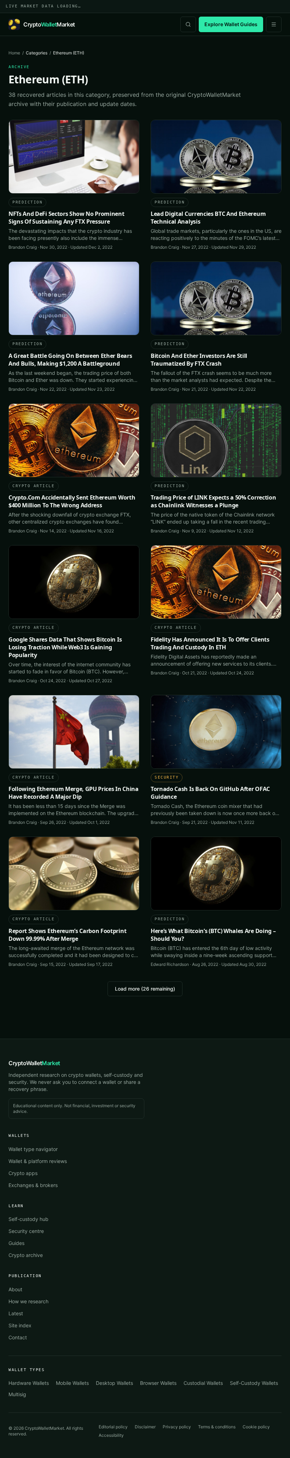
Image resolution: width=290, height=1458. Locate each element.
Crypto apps (22, 1173)
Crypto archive (25, 1255)
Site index (19, 1325)
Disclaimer (145, 1426)
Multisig (17, 1394)
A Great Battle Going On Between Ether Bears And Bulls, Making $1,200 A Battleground (70, 359)
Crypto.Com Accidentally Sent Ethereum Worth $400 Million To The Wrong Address (71, 501)
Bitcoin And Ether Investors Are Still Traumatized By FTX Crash (199, 359)
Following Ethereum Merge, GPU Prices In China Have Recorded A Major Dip (73, 793)
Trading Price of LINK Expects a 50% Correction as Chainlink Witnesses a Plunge (213, 501)
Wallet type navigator (33, 1149)
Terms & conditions (217, 1426)
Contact (17, 1337)
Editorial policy (113, 1426)
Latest (15, 1313)
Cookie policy (256, 1426)
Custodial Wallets (203, 1383)
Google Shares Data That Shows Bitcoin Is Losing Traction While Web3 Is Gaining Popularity (65, 647)
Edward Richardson (170, 964)
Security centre (26, 1231)
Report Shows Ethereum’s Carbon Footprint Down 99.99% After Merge (67, 935)
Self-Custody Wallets (254, 1383)
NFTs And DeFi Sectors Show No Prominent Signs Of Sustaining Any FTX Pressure (66, 217)
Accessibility (111, 1435)
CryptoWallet (34, 1063)
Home (14, 52)
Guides (16, 1243)
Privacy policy (177, 1426)
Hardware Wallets (28, 1383)
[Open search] (188, 24)
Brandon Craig (22, 247)
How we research (28, 1301)
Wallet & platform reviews (37, 1161)
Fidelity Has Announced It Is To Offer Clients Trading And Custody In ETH (210, 643)
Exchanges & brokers (33, 1185)
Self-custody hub (28, 1219)
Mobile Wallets (72, 1383)
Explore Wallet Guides (230, 24)
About (15, 1289)
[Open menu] (274, 24)
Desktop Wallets (114, 1383)
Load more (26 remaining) (145, 989)
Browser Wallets (158, 1383)
